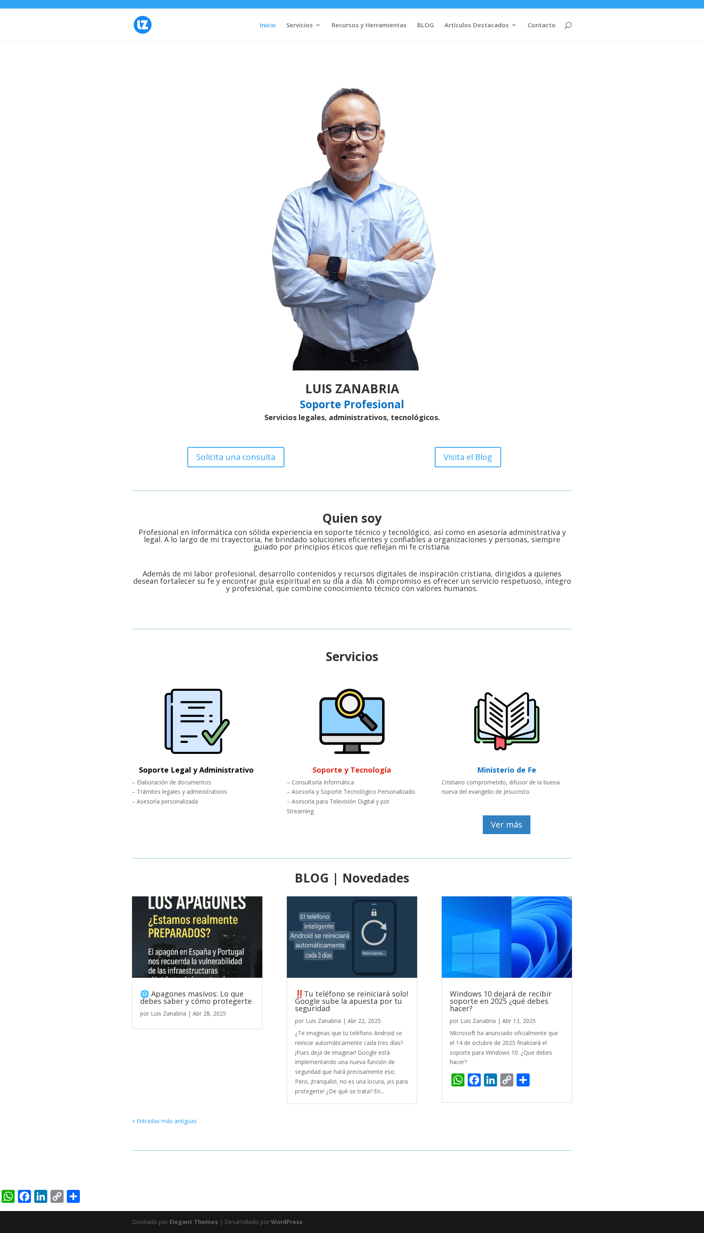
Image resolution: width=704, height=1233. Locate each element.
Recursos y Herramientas (369, 25)
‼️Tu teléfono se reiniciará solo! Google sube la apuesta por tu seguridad (351, 1001)
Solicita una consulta (235, 456)
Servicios (299, 25)
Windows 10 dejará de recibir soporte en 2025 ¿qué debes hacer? (501, 1001)
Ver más (506, 824)
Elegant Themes (193, 1222)
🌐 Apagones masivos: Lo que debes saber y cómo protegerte (196, 997)
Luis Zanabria (168, 1013)
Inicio (268, 25)
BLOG (425, 25)
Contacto (542, 25)
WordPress (287, 1222)
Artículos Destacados (476, 25)
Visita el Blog (468, 456)
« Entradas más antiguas (164, 1121)
